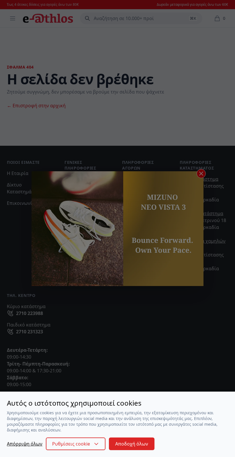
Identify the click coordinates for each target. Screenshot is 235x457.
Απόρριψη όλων (24, 444)
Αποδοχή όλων (131, 444)
